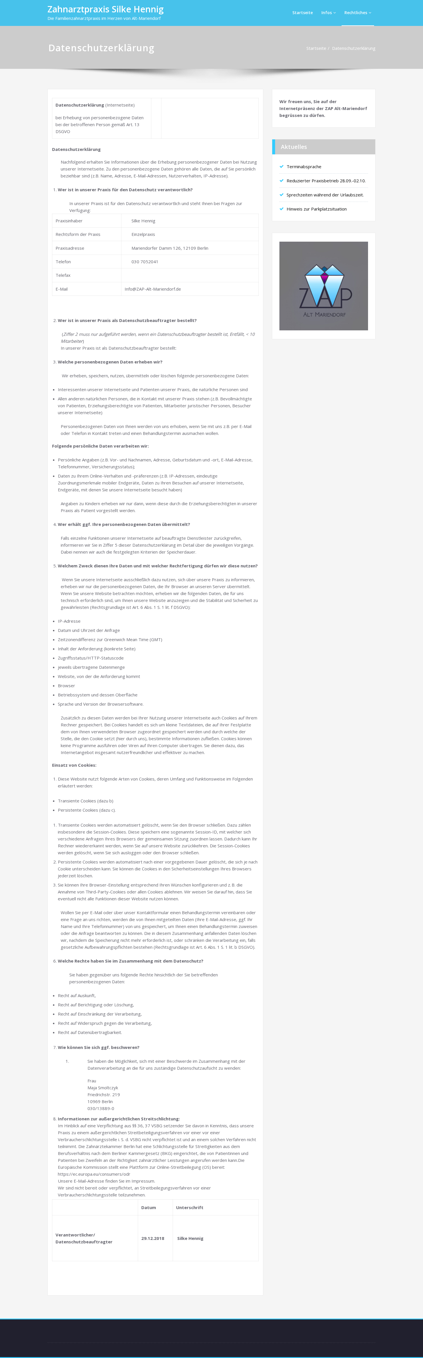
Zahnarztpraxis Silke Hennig (105, 9)
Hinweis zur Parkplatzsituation (317, 209)
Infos (326, 12)
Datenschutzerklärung (354, 48)
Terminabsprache (304, 166)
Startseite (302, 12)
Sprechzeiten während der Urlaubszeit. (325, 195)
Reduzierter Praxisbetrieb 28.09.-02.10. (326, 180)
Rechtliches (355, 12)
